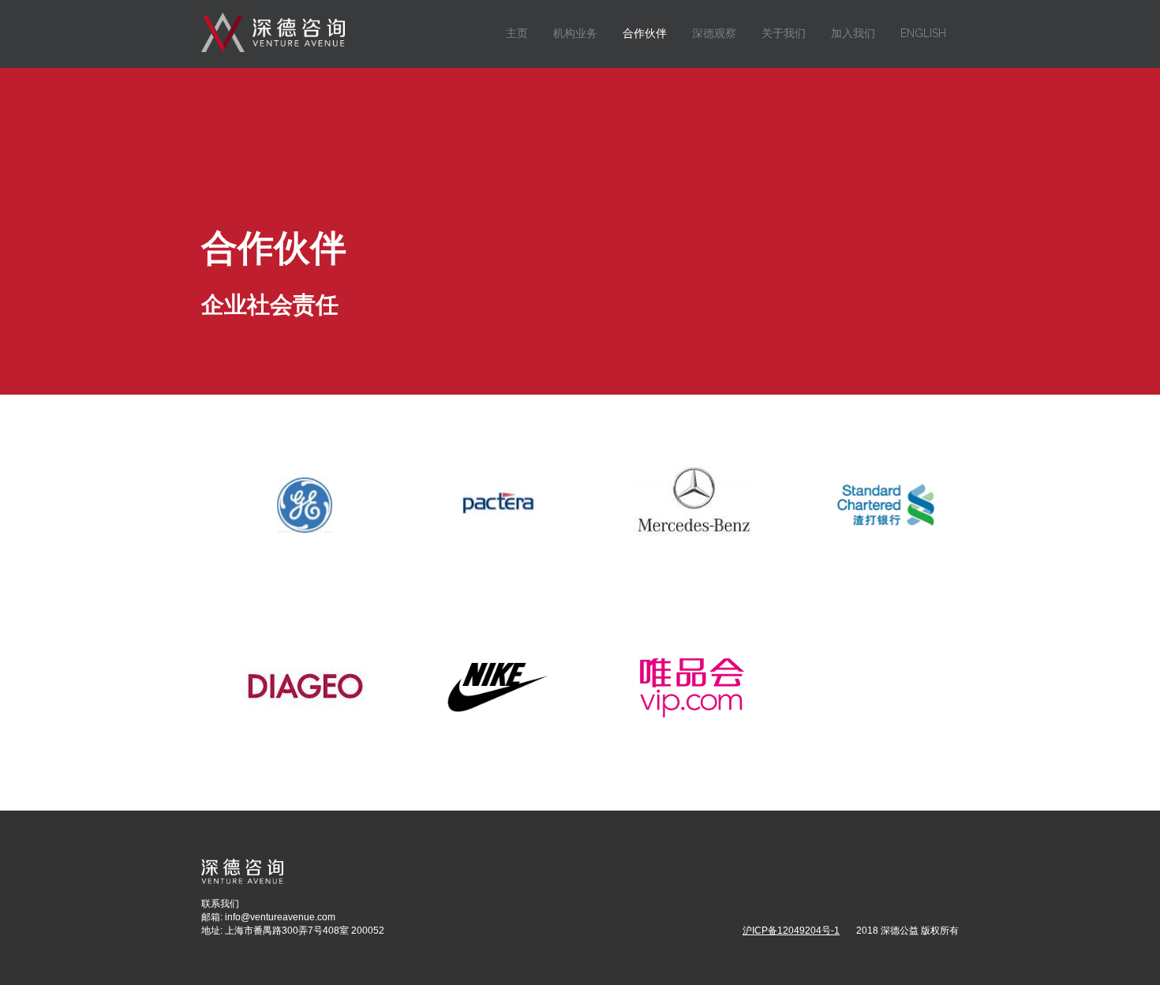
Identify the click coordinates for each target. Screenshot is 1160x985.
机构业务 (575, 33)
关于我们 (783, 33)
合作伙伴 (645, 33)
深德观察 (714, 33)
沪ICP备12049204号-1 (791, 930)
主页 (517, 33)
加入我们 (853, 33)
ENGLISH (923, 33)
